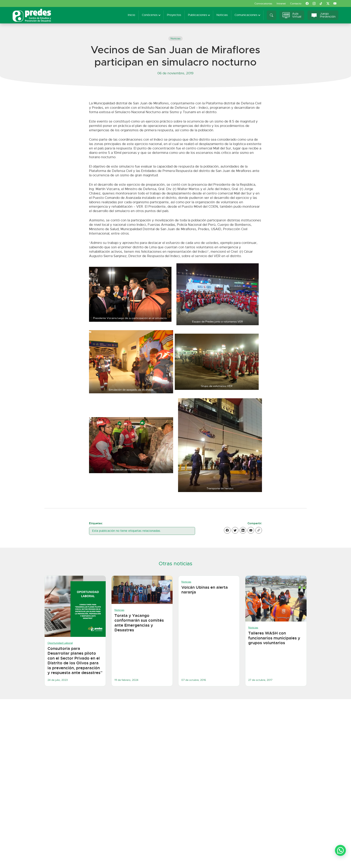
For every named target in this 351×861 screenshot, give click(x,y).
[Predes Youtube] (334, 3)
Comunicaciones (246, 15)
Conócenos (150, 15)
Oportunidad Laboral (60, 643)
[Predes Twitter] (327, 3)
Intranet (281, 3)
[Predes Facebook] (307, 3)
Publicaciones (197, 15)
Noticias (222, 15)
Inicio (131, 15)
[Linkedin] (243, 530)
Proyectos (174, 15)
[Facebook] (227, 530)
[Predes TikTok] (321, 3)
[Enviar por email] (251, 530)
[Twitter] (235, 530)
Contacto (295, 3)
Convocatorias (263, 3)
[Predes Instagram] (314, 3)
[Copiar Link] (258, 530)
